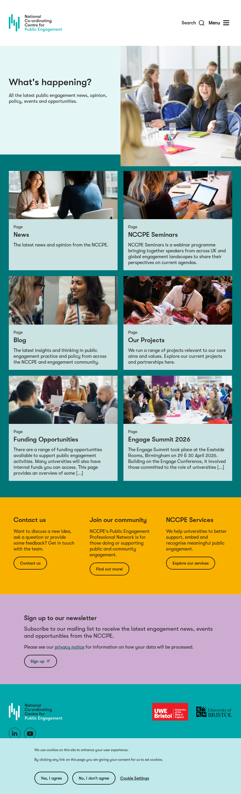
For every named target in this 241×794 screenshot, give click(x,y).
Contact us (30, 563)
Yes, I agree (51, 778)
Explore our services (191, 563)
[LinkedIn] (15, 733)
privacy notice (69, 647)
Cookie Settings (134, 778)
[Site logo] (35, 23)
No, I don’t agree (94, 778)
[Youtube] (30, 733)
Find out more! (109, 569)
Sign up (37, 661)
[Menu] (226, 23)
